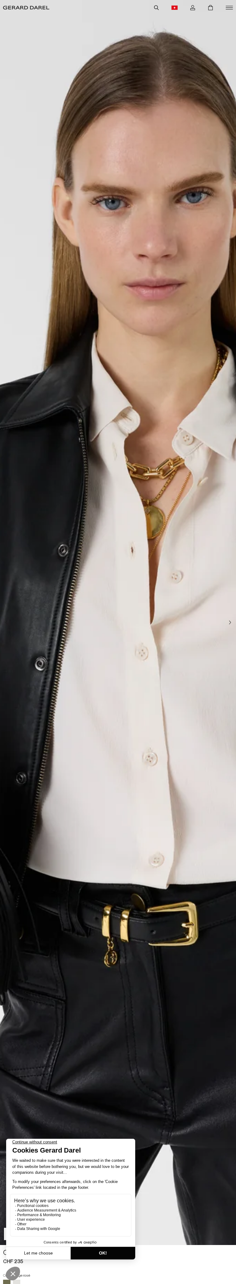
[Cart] (210, 7)
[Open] (229, 7)
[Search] (156, 7)
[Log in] (192, 7)
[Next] (230, 623)
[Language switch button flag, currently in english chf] (174, 8)
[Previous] (6, 623)
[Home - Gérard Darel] (26, 7)
